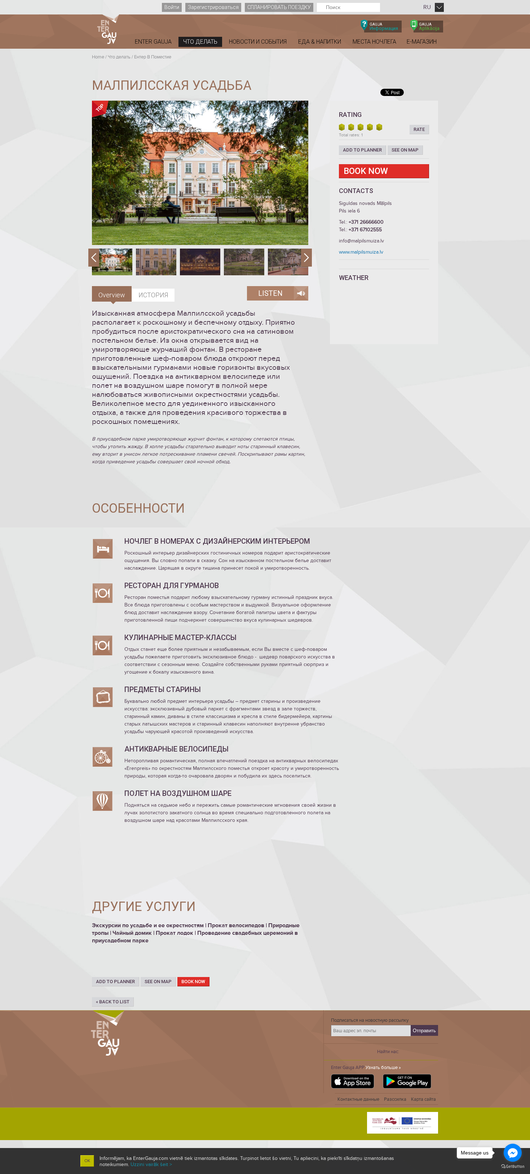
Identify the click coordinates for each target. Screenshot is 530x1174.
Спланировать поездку (279, 7)
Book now (193, 981)
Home (98, 57)
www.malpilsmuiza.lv (361, 252)
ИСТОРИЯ (153, 295)
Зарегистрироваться (213, 7)
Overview (111, 295)
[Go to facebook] (513, 1153)
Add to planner (115, 981)
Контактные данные (358, 1099)
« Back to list (112, 1001)
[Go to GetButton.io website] (512, 1166)
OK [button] (87, 1161)
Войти (171, 7)
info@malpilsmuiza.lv (361, 241)
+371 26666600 (366, 222)
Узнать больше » (383, 1067)
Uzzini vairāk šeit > (151, 1164)
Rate (419, 129)
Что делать (119, 57)
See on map (158, 981)
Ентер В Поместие (152, 57)
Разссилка (395, 1099)
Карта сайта (423, 1099)
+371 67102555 (365, 230)
